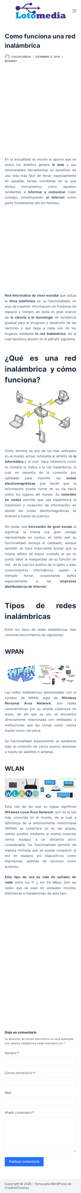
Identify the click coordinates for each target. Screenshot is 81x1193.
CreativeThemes (17, 1188)
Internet (11, 61)
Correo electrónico (20, 1073)
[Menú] (74, 11)
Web (8, 1093)
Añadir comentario (19, 1112)
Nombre (12, 1053)
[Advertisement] (40, 111)
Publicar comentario (24, 1161)
